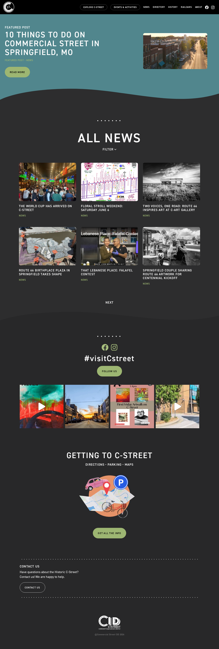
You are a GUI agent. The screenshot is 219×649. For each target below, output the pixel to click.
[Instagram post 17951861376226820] (177, 406)
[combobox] (109, 149)
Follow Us (109, 371)
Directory (159, 7)
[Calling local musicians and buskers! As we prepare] (87, 406)
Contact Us (32, 587)
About (198, 7)
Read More (17, 72)
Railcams (186, 7)
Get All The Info (109, 533)
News (146, 7)
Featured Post (14, 60)
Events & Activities (125, 7)
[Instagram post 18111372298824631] (132, 406)
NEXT (109, 302)
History (173, 7)
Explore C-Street (93, 7)
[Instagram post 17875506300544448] (41, 406)
